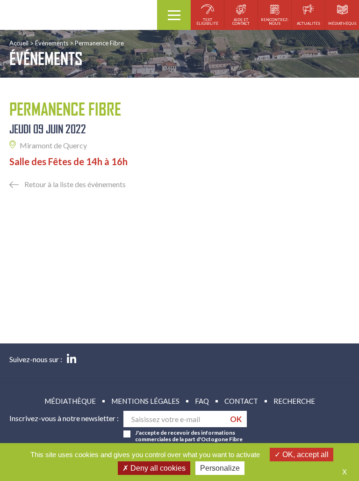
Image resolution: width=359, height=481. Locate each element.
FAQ (202, 401)
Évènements (51, 43)
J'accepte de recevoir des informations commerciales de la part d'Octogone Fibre (189, 436)
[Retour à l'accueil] (78, 15)
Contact (241, 401)
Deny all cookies (157, 468)
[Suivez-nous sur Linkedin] (71, 359)
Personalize (220, 468)
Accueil (19, 43)
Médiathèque (70, 401)
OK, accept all (304, 455)
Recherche (294, 401)
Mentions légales (145, 401)
